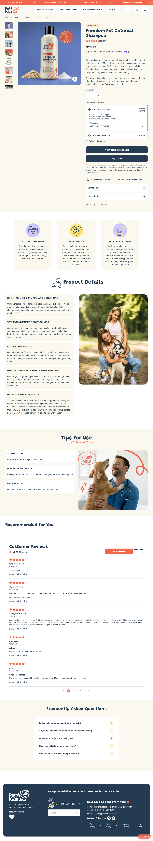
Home (7, 17)
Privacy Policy (93, 825)
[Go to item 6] (9, 71)
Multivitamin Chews (68, 10)
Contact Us (101, 791)
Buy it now (117, 158)
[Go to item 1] (9, 26)
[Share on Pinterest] (102, 205)
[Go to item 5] (9, 62)
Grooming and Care (91, 9)
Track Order (79, 791)
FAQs (90, 791)
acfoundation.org (16, 812)
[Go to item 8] (9, 89)
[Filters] (136, 551)
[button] (92, 41)
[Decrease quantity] (89, 95)
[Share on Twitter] (98, 205)
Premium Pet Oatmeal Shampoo (35, 17)
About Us (114, 791)
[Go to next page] (89, 690)
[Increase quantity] (98, 95)
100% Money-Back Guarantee (31, 2)
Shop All (112, 10)
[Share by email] (106, 205)
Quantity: (90, 90)
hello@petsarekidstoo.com (106, 814)
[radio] (117, 118)
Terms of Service (125, 825)
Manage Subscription (59, 791)
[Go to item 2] (9, 35)
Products (16, 17)
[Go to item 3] (9, 44)
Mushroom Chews (45, 10)
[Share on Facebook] (94, 205)
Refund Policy (108, 825)
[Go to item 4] (9, 53)
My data (141, 825)
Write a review (118, 551)
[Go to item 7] (9, 80)
